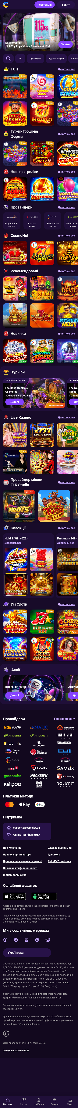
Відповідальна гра (15, 874)
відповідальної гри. (51, 997)
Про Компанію (12, 847)
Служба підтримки (60, 847)
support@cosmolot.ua (26, 827)
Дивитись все (13, 542)
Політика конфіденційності (20, 868)
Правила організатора (17, 854)
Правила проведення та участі (22, 861)
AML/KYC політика (59, 861)
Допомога (54, 854)
